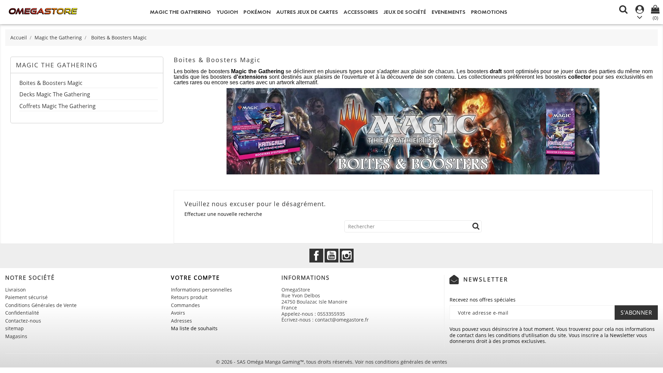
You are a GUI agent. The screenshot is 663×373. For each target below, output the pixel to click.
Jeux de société (405, 12)
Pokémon (257, 12)
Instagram (347, 255)
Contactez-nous (23, 320)
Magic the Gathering (180, 12)
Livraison (15, 289)
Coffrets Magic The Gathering (57, 106)
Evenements (448, 12)
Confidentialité (22, 312)
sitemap (14, 328)
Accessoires (361, 12)
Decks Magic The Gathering (54, 95)
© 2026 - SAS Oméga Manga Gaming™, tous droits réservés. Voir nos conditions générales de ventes (331, 361)
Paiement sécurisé (26, 297)
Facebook (316, 255)
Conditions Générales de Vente (41, 305)
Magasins (16, 336)
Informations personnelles (201, 289)
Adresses (181, 320)
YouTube (331, 255)
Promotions (489, 12)
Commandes (185, 305)
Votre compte (195, 277)
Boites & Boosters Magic (51, 83)
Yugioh (227, 12)
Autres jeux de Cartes (307, 12)
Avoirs (178, 312)
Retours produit (189, 297)
